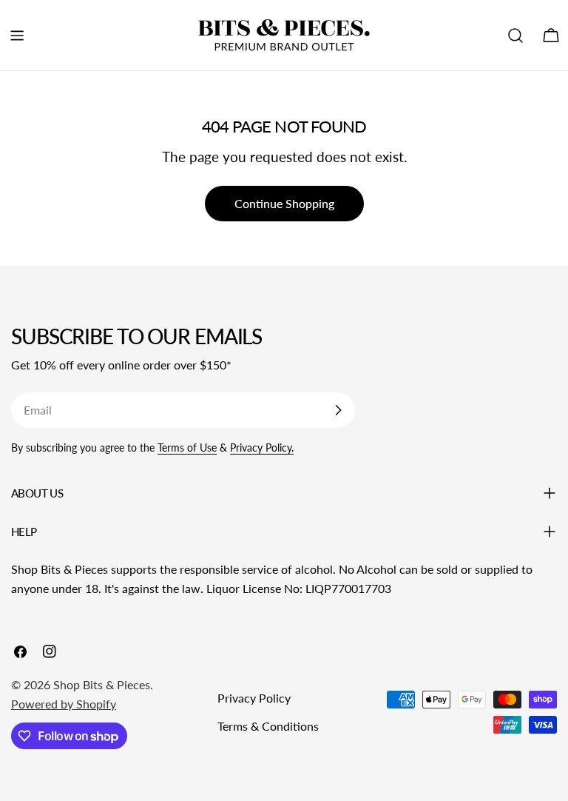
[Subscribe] (338, 410)
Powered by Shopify (63, 704)
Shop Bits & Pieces (101, 684)
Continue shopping (284, 203)
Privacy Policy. (262, 447)
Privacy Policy (254, 698)
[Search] (515, 35)
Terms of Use (187, 447)
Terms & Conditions (268, 726)
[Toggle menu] (17, 35)
